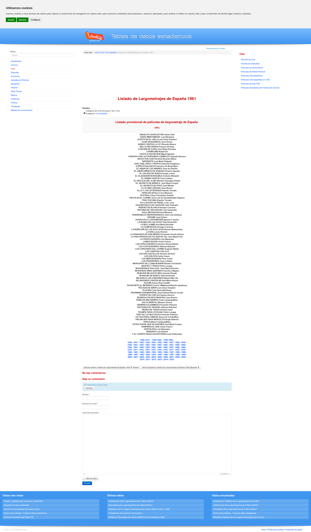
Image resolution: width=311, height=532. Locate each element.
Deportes (15, 72)
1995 (159, 354)
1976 (165, 349)
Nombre (86, 394)
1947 (171, 342)
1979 (183, 349)
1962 (141, 347)
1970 (129, 349)
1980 (130, 352)
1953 (147, 344)
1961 (135, 347)
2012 (154, 359)
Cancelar (89, 388)
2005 (159, 357)
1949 (183, 342)
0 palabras (224, 474)
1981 (136, 352)
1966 (165, 347)
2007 (171, 357)
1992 (142, 354)
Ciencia (14, 64)
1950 (129, 344)
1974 (153, 349)
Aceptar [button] (11, 20)
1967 (171, 347)
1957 (171, 344)
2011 (148, 359)
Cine (13, 68)
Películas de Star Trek (250, 83)
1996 (165, 354)
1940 (129, 342)
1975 (159, 349)
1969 (183, 347)
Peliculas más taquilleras (252, 75)
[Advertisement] (42, 132)
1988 (177, 352)
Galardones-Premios (20, 80)
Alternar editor (91, 478)
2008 (177, 357)
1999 (183, 354)
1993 (148, 354)
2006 (165, 357)
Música (14, 95)
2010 (142, 359)
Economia (15, 76)
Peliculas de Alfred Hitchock (253, 71)
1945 (159, 342)
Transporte (15, 106)
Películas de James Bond (252, 67)
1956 (165, 344)
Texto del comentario (91, 412)
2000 (130, 357)
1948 (177, 342)
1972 (141, 349)
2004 (153, 357)
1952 (141, 344)
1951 (135, 344)
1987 (171, 352)
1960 (129, 347)
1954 (153, 344)
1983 (148, 352)
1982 (142, 352)
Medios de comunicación (21, 110)
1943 (147, 342)
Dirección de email (90, 403)
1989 (183, 352)
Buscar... (13, 51)
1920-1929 (156, 339)
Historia (14, 87)
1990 (130, 354)
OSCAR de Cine (248, 59)
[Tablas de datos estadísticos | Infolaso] (94, 36)
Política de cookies (275, 529)
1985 (159, 352)
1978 (177, 349)
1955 (159, 344)
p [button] (84, 474)
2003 (148, 357)
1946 (165, 342)
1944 (153, 342)
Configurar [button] (35, 20)
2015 (172, 359)
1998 (177, 354)
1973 (147, 349)
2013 (160, 359)
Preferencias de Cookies (215, 48)
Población (15, 98)
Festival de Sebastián (250, 63)
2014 (166, 359)
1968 (177, 347)
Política (14, 102)
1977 (171, 349)
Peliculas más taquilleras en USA (255, 79)
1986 (165, 352)
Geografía (15, 83)
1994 (153, 354)
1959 (183, 344)
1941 (135, 342)
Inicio (263, 529)
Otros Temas (16, 91)
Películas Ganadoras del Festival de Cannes (260, 87)
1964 (153, 347)
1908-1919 (144, 339)
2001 (136, 357)
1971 (135, 349)
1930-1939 (168, 339)
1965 (159, 347)
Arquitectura (16, 61)
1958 (177, 344)
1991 (136, 354)
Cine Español (101, 113)
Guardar (87, 483)
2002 (142, 357)
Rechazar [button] (22, 20)
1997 (171, 354)
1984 (153, 352)
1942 (141, 342)
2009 (183, 357)
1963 (147, 347)
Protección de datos (293, 529)
